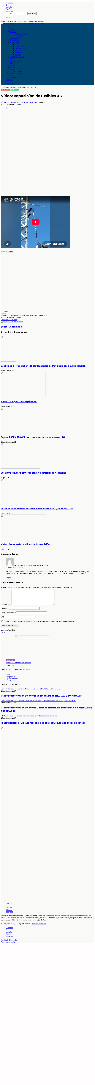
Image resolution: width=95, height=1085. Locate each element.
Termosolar (19, 53)
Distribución (14, 40)
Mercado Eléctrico (21, 34)
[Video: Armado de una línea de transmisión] (23, 539)
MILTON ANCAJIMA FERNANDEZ (29, 565)
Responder (9, 577)
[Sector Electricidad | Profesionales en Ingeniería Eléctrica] (22, 21)
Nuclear (18, 50)
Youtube (10, 252)
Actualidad (19, 36)
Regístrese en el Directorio (15, 73)
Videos (12, 59)
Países (12, 67)
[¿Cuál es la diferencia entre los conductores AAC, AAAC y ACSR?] (23, 504)
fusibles (3, 313)
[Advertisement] (47, 178)
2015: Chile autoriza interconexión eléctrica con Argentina (33, 472)
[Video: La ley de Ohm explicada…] (23, 397)
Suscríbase (9, 75)
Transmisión (14, 38)
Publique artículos (12, 69)
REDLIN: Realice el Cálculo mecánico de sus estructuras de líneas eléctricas (43, 722)
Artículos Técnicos (17, 57)
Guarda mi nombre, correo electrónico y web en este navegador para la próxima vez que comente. (39, 621)
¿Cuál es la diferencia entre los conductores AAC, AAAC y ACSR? (37, 508)
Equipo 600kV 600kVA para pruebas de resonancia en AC (33, 437)
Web (2, 617)
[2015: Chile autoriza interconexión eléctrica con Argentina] (20, 468)
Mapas (12, 63)
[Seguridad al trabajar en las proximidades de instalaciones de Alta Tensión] (8, 361)
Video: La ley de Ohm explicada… (19, 401)
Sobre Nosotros (11, 78)
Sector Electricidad (39, 924)
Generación (14, 42)
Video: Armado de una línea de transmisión (25, 544)
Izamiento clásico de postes (18, 662)
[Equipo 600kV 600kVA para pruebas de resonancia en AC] (23, 432)
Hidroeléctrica (20, 48)
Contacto (9, 80)
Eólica (17, 44)
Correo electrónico (8, 613)
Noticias (13, 32)
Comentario (6, 604)
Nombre (4, 608)
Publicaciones (11, 30)
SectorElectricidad (30, 102)
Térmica (18, 55)
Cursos (12, 65)
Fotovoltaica (19, 46)
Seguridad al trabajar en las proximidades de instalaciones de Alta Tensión (43, 365)
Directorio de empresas (14, 71)
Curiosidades (15, 61)
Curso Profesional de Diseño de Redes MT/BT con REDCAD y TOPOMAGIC (41, 695)
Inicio (8, 28)
